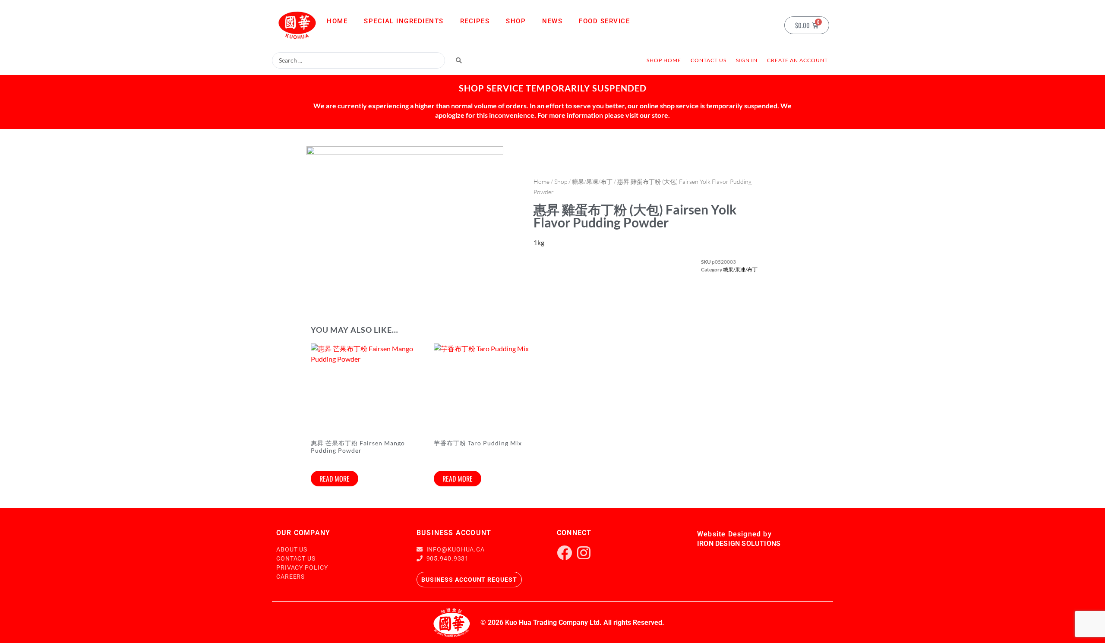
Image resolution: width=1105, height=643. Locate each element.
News (552, 21)
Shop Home (664, 60)
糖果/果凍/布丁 (592, 181)
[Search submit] (458, 60)
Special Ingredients (404, 21)
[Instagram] (583, 552)
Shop (516, 21)
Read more (334, 478)
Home (337, 21)
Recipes (475, 21)
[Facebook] (564, 552)
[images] (404, 224)
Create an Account (797, 60)
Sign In (747, 60)
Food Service (604, 21)
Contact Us (708, 60)
